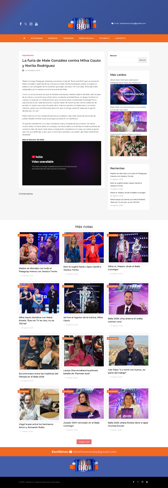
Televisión (68, 38)
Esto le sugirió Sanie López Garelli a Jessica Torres (126, 184)
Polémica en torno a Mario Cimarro (125, 134)
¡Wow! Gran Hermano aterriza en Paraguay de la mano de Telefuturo (125, 81)
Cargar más (84, 442)
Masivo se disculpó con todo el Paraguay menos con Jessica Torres (128, 174)
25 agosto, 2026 (27, 328)
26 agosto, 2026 (117, 274)
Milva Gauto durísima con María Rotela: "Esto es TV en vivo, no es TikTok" (127, 200)
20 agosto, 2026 (27, 381)
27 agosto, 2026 (27, 275)
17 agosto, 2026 (72, 378)
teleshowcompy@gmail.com (133, 23)
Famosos (52, 38)
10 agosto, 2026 (72, 430)
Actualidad (37, 38)
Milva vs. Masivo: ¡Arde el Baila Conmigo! (127, 193)
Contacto (120, 38)
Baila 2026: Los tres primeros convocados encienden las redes (128, 108)
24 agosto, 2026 (117, 326)
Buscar (113, 55)
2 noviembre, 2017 (32, 70)
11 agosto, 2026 (27, 431)
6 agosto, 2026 (116, 430)
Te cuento (104, 38)
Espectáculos (86, 38)
